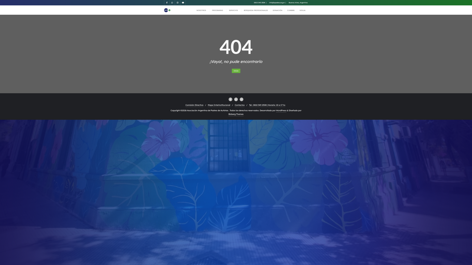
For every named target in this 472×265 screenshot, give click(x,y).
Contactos (240, 105)
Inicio (236, 71)
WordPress (281, 110)
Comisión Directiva (194, 105)
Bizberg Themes (236, 114)
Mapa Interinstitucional (219, 105)
